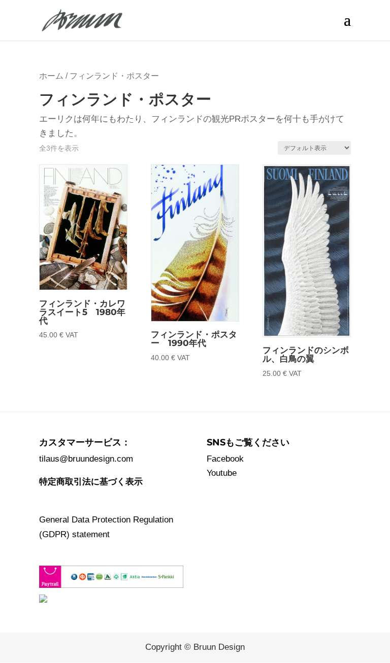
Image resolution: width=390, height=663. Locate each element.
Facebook (225, 459)
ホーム (51, 76)
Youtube (222, 473)
